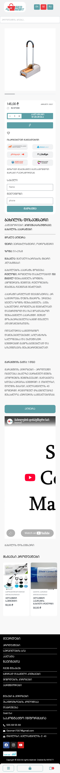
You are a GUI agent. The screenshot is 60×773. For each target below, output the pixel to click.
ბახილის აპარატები (18, 229)
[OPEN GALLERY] (30, 59)
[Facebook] (6, 745)
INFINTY (50, 760)
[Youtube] (21, 745)
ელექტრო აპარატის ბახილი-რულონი (43, 601)
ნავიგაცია (11, 662)
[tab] (30, 409)
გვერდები (11, 639)
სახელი (12, 180)
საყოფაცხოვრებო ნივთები (15, 592)
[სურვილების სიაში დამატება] (8, 133)
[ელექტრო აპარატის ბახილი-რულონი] (44, 576)
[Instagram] (13, 745)
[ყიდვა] (30, 125)
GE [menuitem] (43, 7)
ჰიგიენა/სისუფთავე (37, 225)
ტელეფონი (14, 194)
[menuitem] (37, 7)
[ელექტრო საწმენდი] (16, 576)
